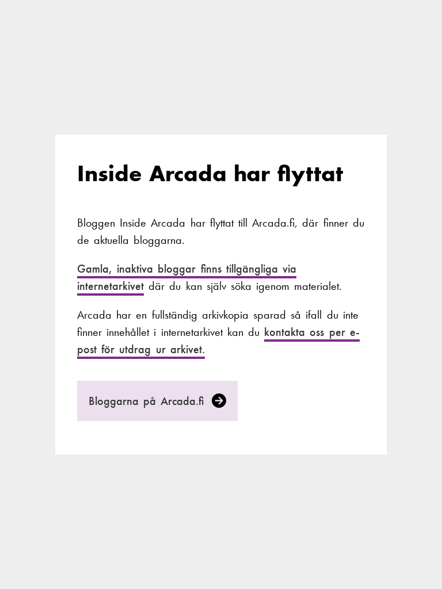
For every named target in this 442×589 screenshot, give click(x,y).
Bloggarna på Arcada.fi (149, 400)
